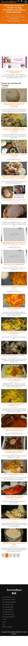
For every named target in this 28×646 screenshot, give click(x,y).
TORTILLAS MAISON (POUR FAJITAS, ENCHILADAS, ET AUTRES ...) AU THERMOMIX (14, 104)
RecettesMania (8, 2)
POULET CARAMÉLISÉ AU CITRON (14, 474)
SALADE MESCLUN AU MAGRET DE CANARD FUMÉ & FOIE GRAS (14, 451)
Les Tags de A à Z (7, 604)
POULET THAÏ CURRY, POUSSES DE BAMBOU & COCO (14, 404)
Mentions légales (7, 626)
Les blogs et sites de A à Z (16, 14)
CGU (3, 624)
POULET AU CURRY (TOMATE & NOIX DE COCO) (14, 287)
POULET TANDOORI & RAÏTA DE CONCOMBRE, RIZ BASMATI (14, 496)
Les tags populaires (8, 609)
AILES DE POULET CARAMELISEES (14, 264)
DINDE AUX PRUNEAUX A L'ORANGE (14, 355)
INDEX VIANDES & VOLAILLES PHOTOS (14, 200)
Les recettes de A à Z (8, 597)
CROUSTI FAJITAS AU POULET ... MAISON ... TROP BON (14, 155)
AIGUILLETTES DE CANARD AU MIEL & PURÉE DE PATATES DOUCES (14, 429)
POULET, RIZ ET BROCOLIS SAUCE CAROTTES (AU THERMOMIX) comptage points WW (14, 129)
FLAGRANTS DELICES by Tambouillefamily (14, 71)
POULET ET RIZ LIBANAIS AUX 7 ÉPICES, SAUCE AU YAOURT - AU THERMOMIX (14, 177)
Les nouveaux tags (7, 607)
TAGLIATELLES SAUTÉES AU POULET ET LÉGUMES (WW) (14, 332)
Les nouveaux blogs (8, 614)
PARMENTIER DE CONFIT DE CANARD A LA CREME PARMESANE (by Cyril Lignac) (14, 243)
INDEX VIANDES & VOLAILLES (14, 219)
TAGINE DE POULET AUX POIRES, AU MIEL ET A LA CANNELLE (14, 379)
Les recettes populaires (9, 602)
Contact (4, 619)
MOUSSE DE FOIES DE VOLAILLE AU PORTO (14, 543)
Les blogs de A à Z (7, 612)
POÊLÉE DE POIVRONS (14, 308)
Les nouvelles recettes (8, 599)
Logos (4, 622)
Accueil (7, 14)
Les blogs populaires (8, 617)
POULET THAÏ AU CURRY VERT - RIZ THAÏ (14, 519)
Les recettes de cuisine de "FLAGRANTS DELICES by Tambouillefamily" (14, 17)
